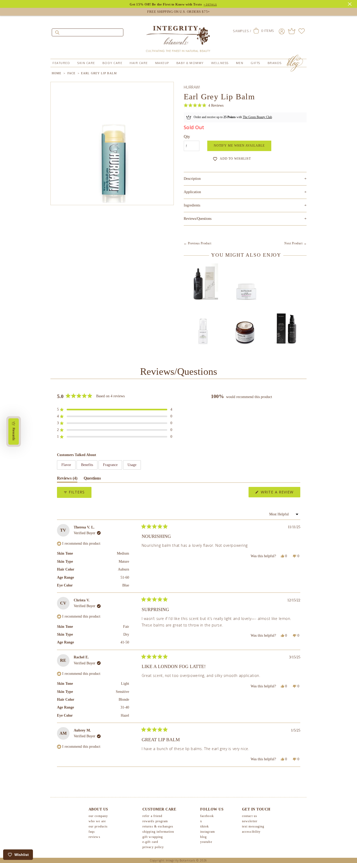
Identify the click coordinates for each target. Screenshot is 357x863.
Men (240, 63)
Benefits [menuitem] (87, 465)
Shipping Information (158, 831)
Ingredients (245, 205)
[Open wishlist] (302, 31)
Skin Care (86, 63)
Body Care (112, 63)
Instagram (207, 831)
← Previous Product (197, 243)
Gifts (255, 63)
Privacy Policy (153, 847)
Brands (275, 63)
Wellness (220, 63)
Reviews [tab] (67, 479)
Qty (187, 136)
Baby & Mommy (190, 63)
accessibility (251, 831)
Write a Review (280, 493)
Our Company (98, 816)
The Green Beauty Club (257, 117)
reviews (94, 837)
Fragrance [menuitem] (110, 465)
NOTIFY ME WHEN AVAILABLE (239, 145)
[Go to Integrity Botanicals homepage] (178, 36)
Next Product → (295, 243)
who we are (97, 821)
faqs (92, 831)
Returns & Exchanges (157, 826)
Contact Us (249, 816)
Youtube (206, 842)
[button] (203, 105)
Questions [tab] (92, 479)
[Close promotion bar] (350, 3)
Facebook (207, 816)
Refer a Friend (152, 816)
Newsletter (249, 821)
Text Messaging (253, 826)
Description (245, 179)
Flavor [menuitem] (66, 465)
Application (245, 192)
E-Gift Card (150, 842)
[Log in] (282, 31)
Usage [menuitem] (132, 465)
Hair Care (139, 63)
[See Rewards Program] (292, 31)
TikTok (204, 826)
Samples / (242, 30)
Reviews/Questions (197, 219)
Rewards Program (155, 821)
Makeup (162, 63)
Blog (203, 837)
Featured (61, 63)
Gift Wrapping (152, 837)
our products (98, 826)
